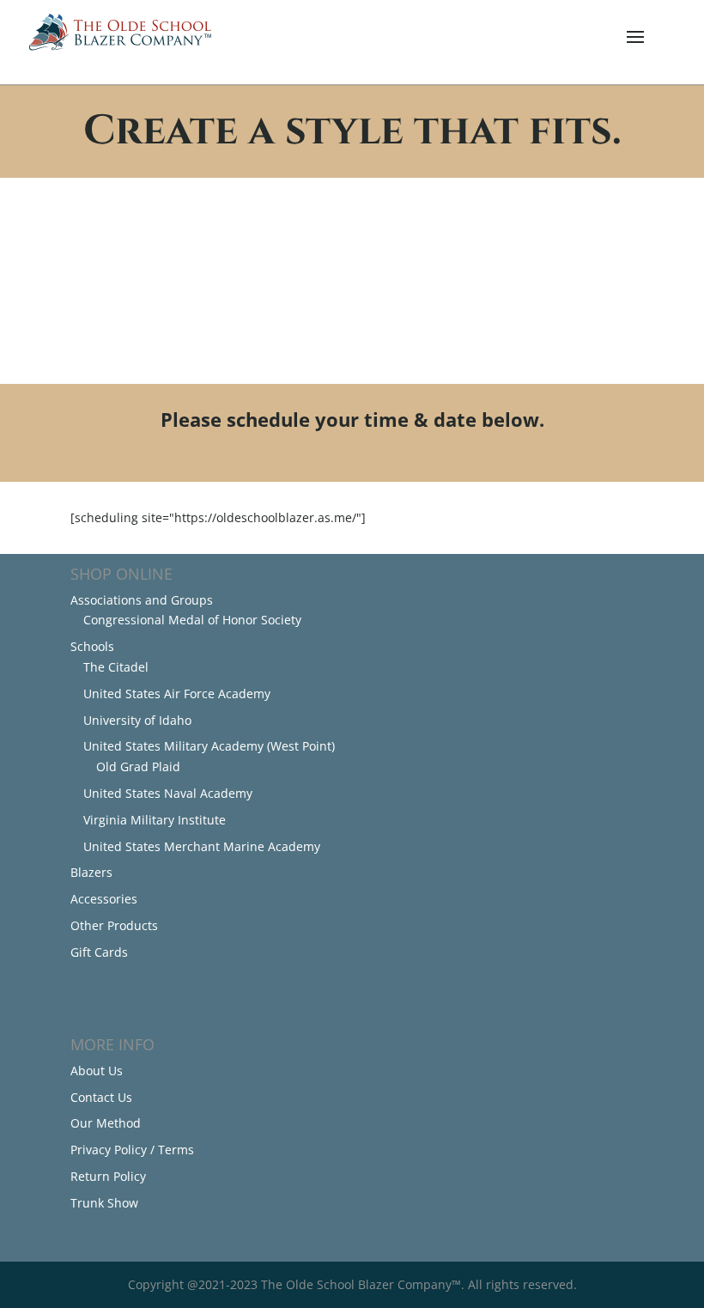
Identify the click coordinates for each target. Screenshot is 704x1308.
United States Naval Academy (167, 793)
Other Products (114, 925)
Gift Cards (99, 952)
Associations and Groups (141, 600)
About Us (96, 1070)
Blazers (91, 872)
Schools (92, 646)
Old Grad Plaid (138, 766)
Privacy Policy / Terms (132, 1149)
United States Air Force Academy (176, 693)
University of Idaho (137, 720)
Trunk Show (104, 1203)
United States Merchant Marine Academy (201, 846)
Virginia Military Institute (154, 820)
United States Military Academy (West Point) (209, 746)
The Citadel (116, 667)
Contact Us (101, 1097)
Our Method (105, 1123)
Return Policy (108, 1176)
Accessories (103, 899)
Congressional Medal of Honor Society (192, 619)
